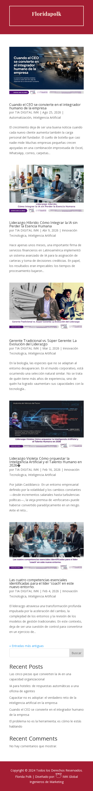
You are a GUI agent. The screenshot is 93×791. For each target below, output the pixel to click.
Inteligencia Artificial (47, 117)
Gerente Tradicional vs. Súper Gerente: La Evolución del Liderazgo (43, 342)
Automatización (20, 117)
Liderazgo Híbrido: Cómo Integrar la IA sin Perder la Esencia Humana (43, 224)
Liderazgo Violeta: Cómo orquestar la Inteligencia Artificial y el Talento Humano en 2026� (45, 462)
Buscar (76, 653)
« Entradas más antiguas (26, 646)
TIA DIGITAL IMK (27, 112)
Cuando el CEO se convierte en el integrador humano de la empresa (45, 106)
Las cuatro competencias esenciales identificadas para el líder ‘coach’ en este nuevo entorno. (41, 583)
